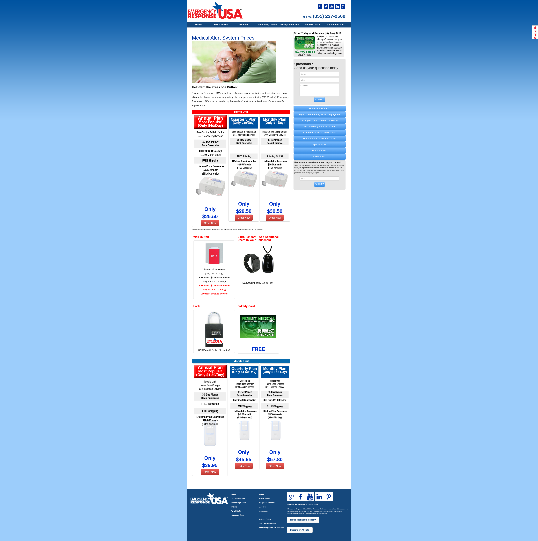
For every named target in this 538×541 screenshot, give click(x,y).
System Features (238, 498)
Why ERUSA (236, 511)
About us (262, 507)
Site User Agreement (267, 523)
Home (198, 24)
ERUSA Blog (319, 156)
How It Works (264, 498)
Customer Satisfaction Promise (319, 132)
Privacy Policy (265, 519)
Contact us (263, 511)
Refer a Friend (319, 150)
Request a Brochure (319, 108)
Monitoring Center (267, 24)
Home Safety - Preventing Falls (319, 138)
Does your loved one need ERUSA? (319, 120)
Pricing (234, 507)
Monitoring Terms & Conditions (271, 528)
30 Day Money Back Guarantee (319, 126)
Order (261, 494)
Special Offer (319, 144)
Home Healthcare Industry (303, 520)
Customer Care (237, 515)
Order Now (210, 223)
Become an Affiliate (299, 530)
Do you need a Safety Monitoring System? (320, 114)
